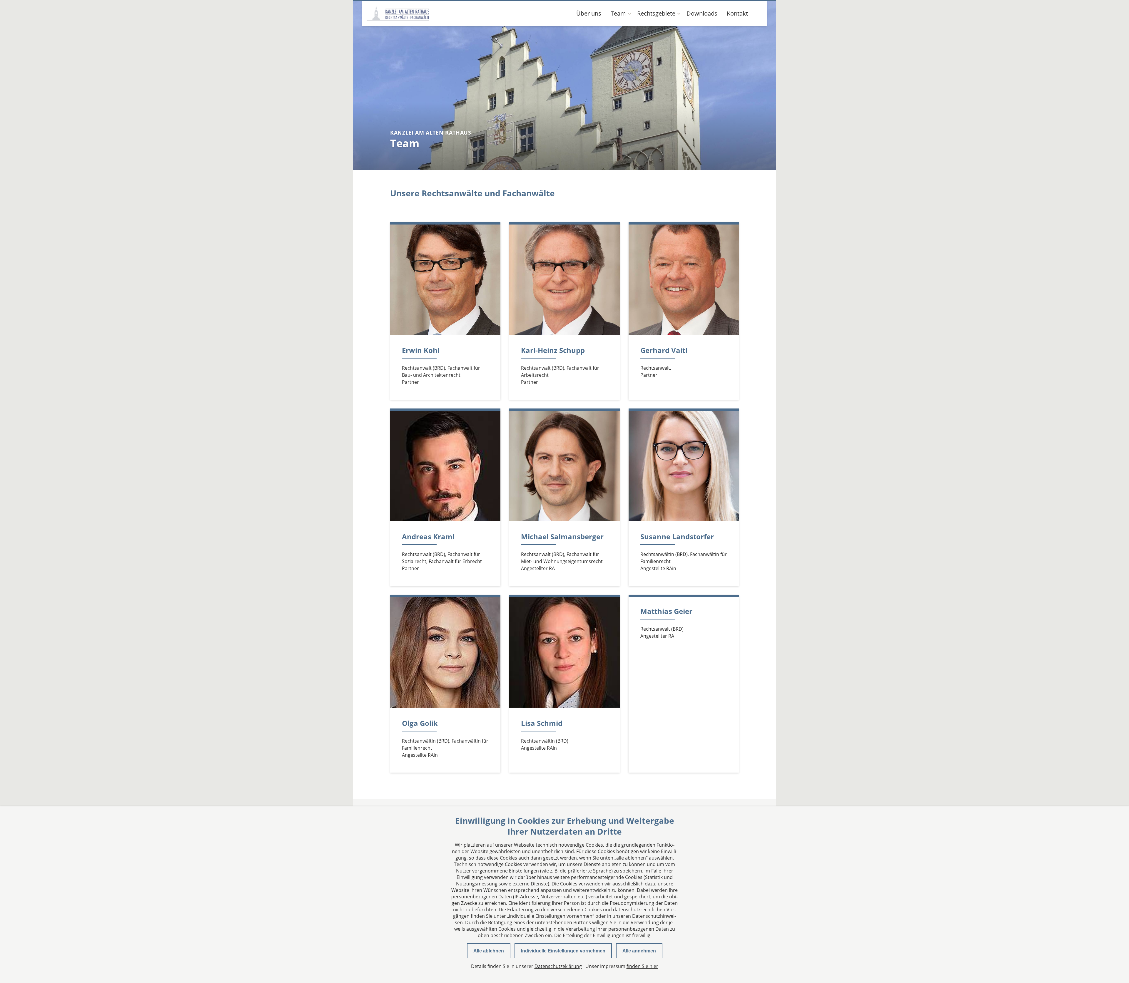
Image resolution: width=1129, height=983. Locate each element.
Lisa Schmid (541, 723)
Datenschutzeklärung (558, 966)
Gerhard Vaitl (663, 350)
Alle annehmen (639, 950)
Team (618, 13)
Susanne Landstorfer (677, 536)
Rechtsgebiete (656, 13)
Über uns (588, 13)
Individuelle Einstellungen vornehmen (563, 950)
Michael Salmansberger (562, 536)
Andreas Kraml (428, 536)
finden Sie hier (642, 966)
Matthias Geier (666, 611)
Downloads (702, 13)
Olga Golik (420, 723)
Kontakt (737, 13)
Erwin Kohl (421, 350)
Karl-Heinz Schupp (553, 350)
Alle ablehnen (488, 950)
